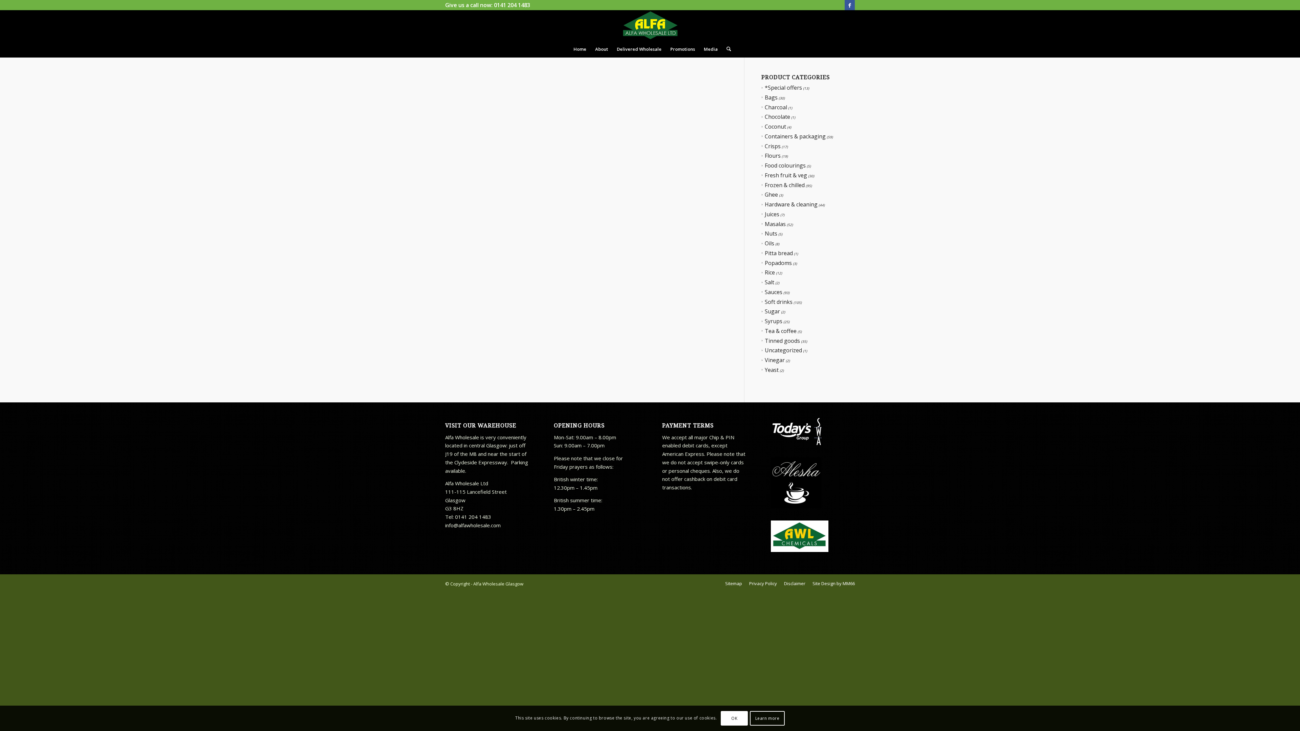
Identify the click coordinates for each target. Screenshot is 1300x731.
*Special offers (783, 87)
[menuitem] (580, 49)
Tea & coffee (781, 331)
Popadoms (778, 263)
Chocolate (777, 116)
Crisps (773, 146)
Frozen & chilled (785, 185)
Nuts (771, 233)
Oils (769, 243)
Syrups (773, 321)
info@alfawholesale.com (473, 525)
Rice (770, 272)
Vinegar (775, 360)
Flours (773, 155)
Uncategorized (783, 350)
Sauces (773, 292)
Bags (771, 97)
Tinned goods (782, 341)
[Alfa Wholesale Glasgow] (650, 25)
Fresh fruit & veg (786, 175)
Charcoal (776, 107)
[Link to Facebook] (850, 5)
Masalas (775, 224)
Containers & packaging (795, 136)
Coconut (775, 126)
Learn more (767, 718)
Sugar (772, 311)
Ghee (771, 194)
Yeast (772, 370)
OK (734, 718)
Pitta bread (779, 253)
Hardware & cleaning (791, 204)
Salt (769, 282)
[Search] (726, 49)
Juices (772, 214)
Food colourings (785, 165)
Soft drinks (779, 302)
